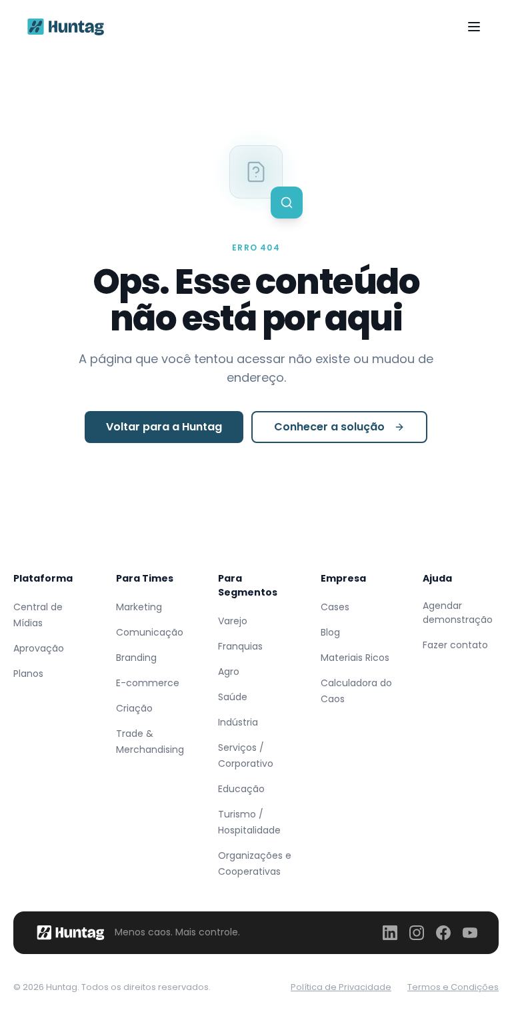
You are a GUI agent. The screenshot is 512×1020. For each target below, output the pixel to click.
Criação (134, 708)
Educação (241, 788)
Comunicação (149, 632)
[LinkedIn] (390, 932)
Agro (228, 671)
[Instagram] (416, 932)
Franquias (240, 646)
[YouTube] (470, 932)
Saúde (232, 697)
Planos (28, 673)
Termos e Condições (453, 987)
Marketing (139, 607)
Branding (136, 657)
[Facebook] (443, 932)
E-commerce (147, 683)
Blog (330, 632)
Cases (335, 607)
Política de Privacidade (341, 987)
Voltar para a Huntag (164, 426)
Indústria (238, 722)
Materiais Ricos (355, 657)
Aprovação (38, 648)
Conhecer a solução (329, 426)
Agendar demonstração (458, 612)
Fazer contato (455, 645)
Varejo (232, 621)
